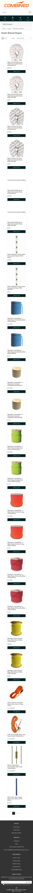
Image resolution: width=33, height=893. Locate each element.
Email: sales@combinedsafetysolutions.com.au (16, 849)
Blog (16, 844)
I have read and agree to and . (17, 884)
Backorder (16, 199)
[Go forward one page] (19, 813)
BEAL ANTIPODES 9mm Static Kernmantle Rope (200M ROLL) (14, 64)
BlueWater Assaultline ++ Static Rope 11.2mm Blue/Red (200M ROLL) (16, 320)
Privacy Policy (16, 860)
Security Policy (16, 866)
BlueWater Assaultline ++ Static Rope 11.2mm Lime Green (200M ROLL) (15, 448)
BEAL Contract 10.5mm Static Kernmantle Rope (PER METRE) (14, 160)
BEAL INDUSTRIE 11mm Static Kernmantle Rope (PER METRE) (14, 224)
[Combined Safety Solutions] (16, 5)
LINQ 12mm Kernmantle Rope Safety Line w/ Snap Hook (15, 704)
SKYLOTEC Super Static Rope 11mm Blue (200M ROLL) (14, 798)
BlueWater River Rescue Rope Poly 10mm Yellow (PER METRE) (14, 672)
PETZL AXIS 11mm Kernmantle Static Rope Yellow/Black (14, 767)
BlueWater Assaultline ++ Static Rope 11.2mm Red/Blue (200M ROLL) (16, 576)
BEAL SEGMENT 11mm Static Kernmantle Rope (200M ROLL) (16, 256)
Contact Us (16, 841)
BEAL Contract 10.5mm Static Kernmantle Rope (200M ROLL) (14, 128)
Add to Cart (16, 71)
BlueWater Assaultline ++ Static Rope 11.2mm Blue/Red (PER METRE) (16, 352)
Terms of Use (16, 858)
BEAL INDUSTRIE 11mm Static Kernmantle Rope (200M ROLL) (14, 192)
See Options (16, 711)
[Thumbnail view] (2, 38)
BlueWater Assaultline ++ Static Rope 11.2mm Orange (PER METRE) (15, 544)
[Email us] (16, 888)
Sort (13, 38)
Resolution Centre (16, 833)
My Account (16, 827)
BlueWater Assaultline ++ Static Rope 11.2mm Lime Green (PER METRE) (15, 480)
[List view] (6, 38)
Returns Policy (16, 863)
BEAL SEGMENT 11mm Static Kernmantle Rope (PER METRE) (16, 288)
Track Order (16, 830)
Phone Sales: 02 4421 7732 (16, 847)
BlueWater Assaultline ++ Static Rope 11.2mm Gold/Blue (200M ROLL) (15, 384)
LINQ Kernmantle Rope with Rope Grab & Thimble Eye (16, 735)
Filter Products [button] (7, 24)
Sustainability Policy (16, 869)
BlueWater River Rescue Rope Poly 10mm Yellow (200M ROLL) (14, 640)
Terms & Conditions (18, 884)
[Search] (30, 12)
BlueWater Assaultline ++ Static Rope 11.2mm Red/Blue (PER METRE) (16, 608)
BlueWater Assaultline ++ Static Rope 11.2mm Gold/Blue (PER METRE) (15, 416)
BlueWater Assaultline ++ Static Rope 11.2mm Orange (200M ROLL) (15, 512)
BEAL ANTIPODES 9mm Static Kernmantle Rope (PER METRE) (14, 96)
